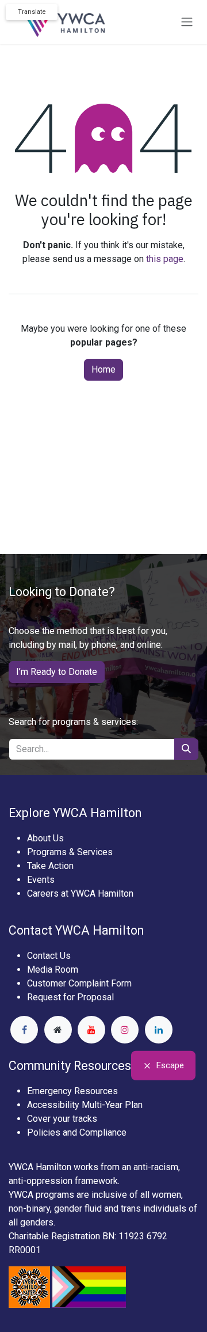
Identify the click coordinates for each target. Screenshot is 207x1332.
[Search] (186, 749)
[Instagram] (125, 1029)
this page (164, 258)
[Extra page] (58, 1029)
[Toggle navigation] (186, 22)
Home (103, 369)
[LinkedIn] (158, 1029)
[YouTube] (91, 1029)
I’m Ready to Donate (56, 671)
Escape (170, 1065)
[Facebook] (24, 1029)
